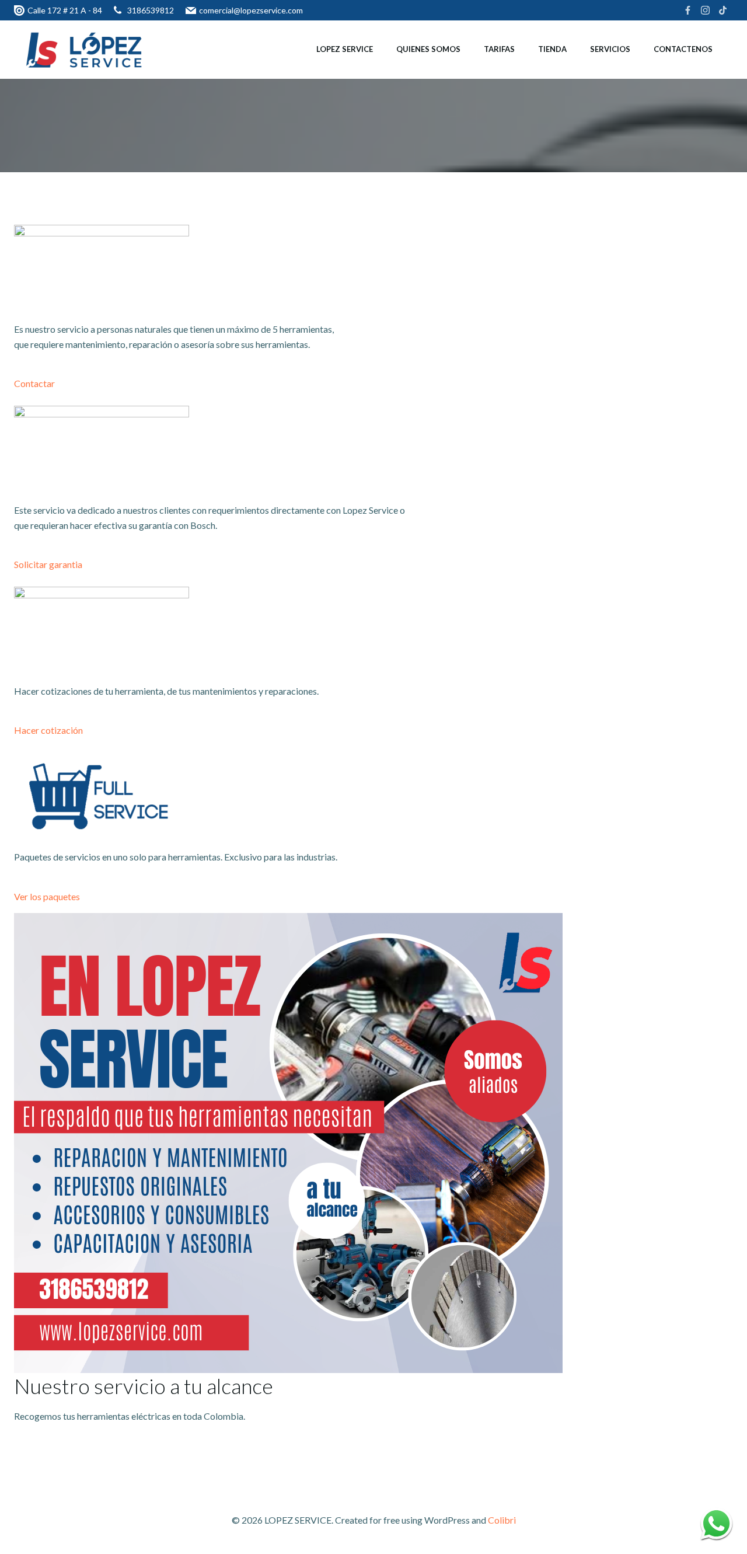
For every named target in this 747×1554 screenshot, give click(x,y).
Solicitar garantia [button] (48, 564)
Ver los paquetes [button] (47, 896)
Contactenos (683, 49)
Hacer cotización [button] (48, 730)
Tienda (552, 49)
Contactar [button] (34, 383)
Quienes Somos (428, 49)
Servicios (610, 49)
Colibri (502, 1519)
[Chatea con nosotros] (716, 1523)
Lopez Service (344, 49)
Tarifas (499, 49)
